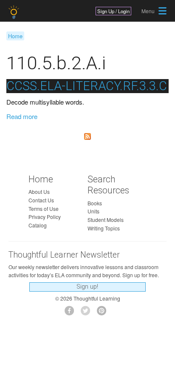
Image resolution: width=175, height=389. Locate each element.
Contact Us (41, 200)
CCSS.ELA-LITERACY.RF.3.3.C (86, 86)
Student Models (106, 219)
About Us (39, 191)
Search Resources (108, 185)
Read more (21, 116)
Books (95, 203)
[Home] (14, 12)
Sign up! (87, 286)
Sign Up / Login (113, 11)
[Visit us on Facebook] (71, 313)
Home (15, 36)
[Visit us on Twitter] (87, 313)
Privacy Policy (44, 216)
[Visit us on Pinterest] (103, 313)
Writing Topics (104, 228)
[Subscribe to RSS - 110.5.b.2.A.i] (87, 136)
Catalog (37, 225)
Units (93, 211)
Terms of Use (43, 208)
